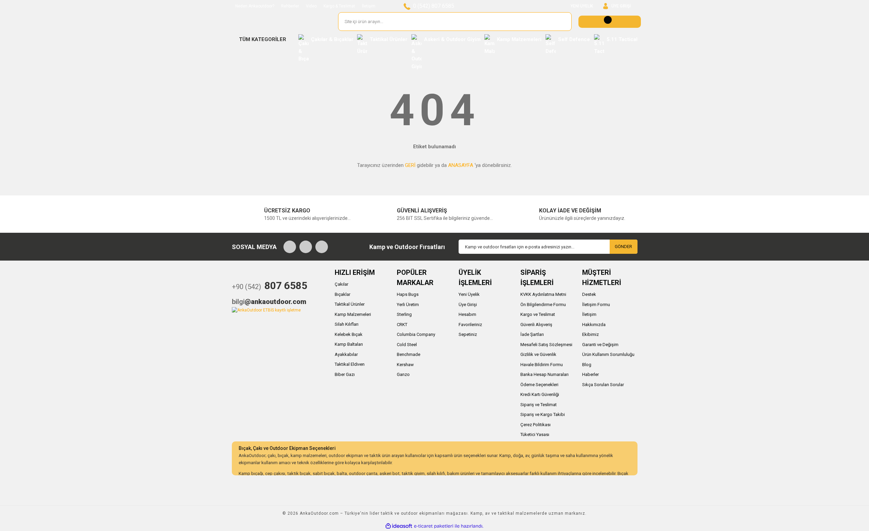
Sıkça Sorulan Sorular (603, 384)
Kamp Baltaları (349, 344)
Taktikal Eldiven (350, 364)
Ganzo (403, 374)
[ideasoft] (398, 526)
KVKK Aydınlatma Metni (543, 294)
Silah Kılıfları (346, 324)
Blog (586, 364)
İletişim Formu (596, 304)
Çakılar (341, 284)
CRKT (402, 324)
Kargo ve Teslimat (537, 314)
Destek (589, 294)
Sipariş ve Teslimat (538, 404)
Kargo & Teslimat (339, 6)
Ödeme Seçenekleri (539, 384)
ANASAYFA (460, 165)
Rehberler (290, 6)
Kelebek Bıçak (349, 334)
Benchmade (408, 354)
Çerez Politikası (535, 424)
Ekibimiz (590, 334)
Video (311, 6)
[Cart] (609, 22)
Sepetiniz (468, 334)
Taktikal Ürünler (350, 304)
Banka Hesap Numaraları (544, 374)
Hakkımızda (594, 324)
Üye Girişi (468, 304)
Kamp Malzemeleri (353, 314)
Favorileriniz (470, 324)
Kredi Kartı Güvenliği (539, 394)
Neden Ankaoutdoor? (254, 6)
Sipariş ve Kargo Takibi (542, 414)
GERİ (410, 165)
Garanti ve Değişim (600, 344)
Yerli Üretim (408, 304)
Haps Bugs (408, 294)
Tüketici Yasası (534, 434)
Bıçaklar (342, 294)
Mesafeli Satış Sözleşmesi (546, 344)
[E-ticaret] (434, 526)
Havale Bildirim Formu (541, 364)
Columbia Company (416, 334)
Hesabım (467, 314)
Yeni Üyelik (469, 294)
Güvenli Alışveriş (536, 324)
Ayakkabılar (346, 354)
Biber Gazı (345, 374)
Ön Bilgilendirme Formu (543, 304)
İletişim (368, 6)
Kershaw (405, 364)
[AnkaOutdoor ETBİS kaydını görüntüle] (266, 309)
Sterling (404, 314)
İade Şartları (532, 334)
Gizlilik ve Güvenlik (538, 354)
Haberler (590, 374)
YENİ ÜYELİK (582, 6)
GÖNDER (623, 246)
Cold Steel (407, 344)
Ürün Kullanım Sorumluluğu (608, 354)
